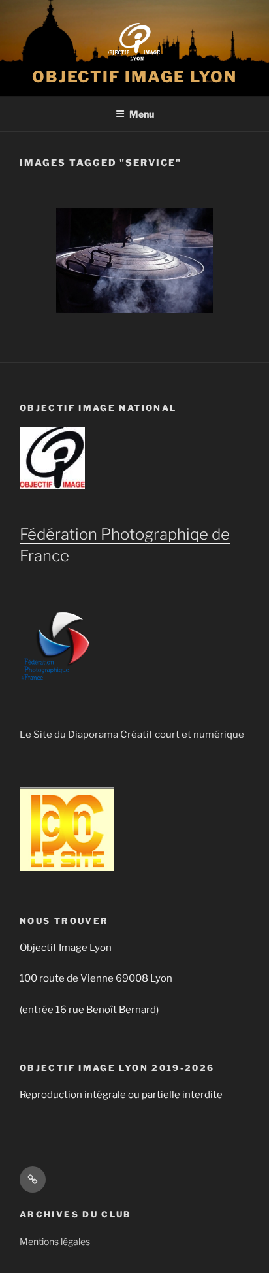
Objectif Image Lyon (134, 76)
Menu (141, 114)
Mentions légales (55, 1241)
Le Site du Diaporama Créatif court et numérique (132, 734)
